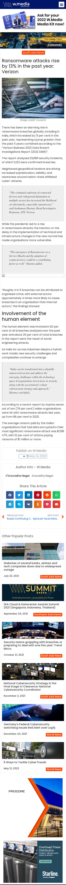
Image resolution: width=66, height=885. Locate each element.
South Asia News (51, 576)
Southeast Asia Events (47, 614)
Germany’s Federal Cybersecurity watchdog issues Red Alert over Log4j (29, 725)
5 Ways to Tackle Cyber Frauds (25, 762)
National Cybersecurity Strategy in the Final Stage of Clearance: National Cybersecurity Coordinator (30, 686)
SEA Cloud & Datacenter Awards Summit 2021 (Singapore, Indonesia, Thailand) (31, 605)
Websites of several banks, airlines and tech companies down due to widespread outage (32, 566)
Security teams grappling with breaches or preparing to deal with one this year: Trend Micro (33, 645)
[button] (61, 4)
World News (54, 734)
